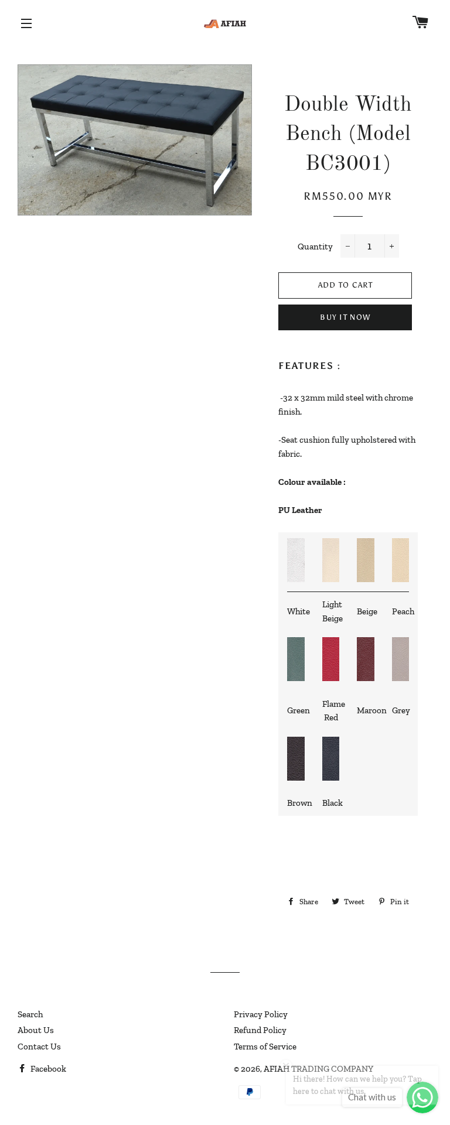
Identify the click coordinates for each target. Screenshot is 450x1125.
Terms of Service (265, 1046)
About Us (36, 1030)
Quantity (315, 246)
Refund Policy (260, 1030)
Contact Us (39, 1046)
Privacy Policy (261, 1014)
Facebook (47, 1069)
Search (30, 1014)
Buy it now (345, 317)
